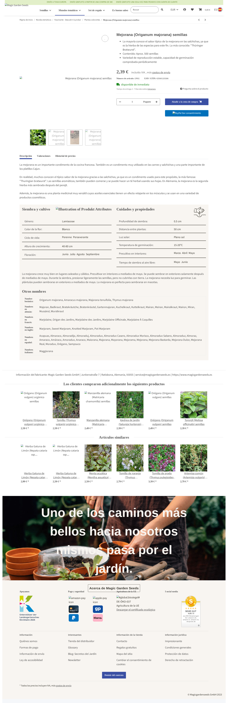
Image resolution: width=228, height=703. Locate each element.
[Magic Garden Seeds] (16, 8)
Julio (72, 254)
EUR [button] (173, 10)
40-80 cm (67, 246)
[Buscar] (162, 9)
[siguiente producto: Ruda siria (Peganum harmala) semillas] (205, 20)
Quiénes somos (28, 641)
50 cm (177, 229)
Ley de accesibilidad (31, 660)
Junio (65, 254)
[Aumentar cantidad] (156, 102)
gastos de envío (161, 72)
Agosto (81, 254)
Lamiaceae (68, 221)
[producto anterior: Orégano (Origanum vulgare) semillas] (199, 20)
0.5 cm (177, 221)
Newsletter (74, 660)
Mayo (192, 253)
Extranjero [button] (152, 89)
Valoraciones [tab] (43, 156)
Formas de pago (29, 647)
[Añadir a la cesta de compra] (22, 30)
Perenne (67, 237)
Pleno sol (179, 237)
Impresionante (173, 641)
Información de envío (32, 654)
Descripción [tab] (26, 156)
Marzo (177, 253)
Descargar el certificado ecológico (135, 610)
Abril (184, 253)
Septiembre (92, 254)
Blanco (66, 229)
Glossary (73, 647)
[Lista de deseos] (192, 10)
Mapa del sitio (124, 654)
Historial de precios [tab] (65, 156)
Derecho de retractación (179, 660)
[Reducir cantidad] (120, 102)
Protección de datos (176, 654)
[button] (184, 10)
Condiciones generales (178, 647)
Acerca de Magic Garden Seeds (114, 588)
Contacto (121, 641)
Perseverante (80, 237)
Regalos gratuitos (126, 647)
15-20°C (178, 245)
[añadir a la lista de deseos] (105, 38)
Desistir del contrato (114, 675)
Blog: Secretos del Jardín (82, 654)
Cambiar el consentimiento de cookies (133, 662)
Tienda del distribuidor (81, 641)
